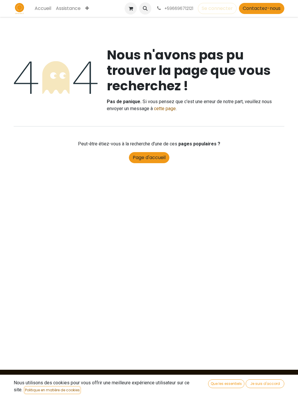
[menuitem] (43, 8)
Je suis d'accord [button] (265, 383)
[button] (145, 8)
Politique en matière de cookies (52, 390)
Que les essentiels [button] (226, 383)
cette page (165, 108)
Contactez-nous (262, 8)
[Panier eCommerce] (131, 8)
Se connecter (217, 8)
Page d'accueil (149, 157)
